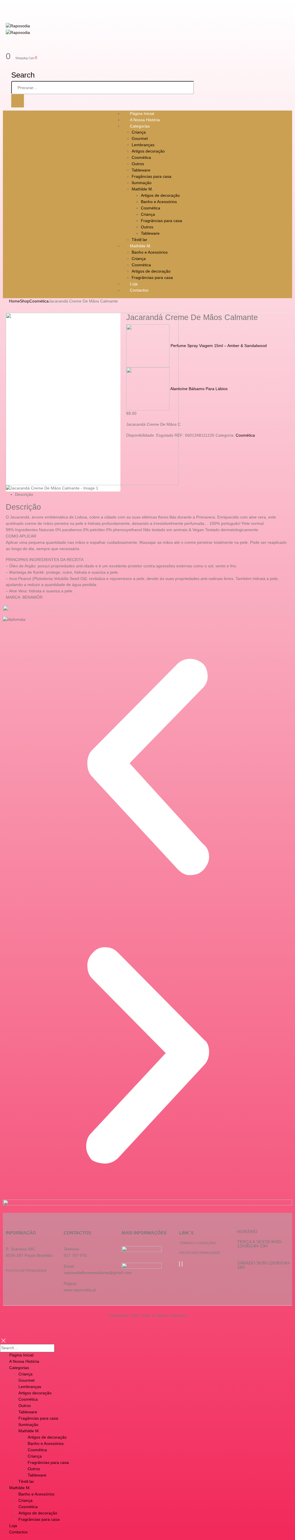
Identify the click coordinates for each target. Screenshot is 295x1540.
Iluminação (142, 182)
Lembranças (143, 144)
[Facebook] (179, 1264)
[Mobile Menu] (11, 5)
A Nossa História (24, 1361)
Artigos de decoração (160, 195)
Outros (138, 163)
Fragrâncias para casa (161, 220)
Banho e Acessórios (159, 201)
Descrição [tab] (24, 494)
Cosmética (141, 157)
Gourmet (140, 138)
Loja (13, 1525)
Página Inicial (21, 1355)
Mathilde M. (142, 189)
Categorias (140, 126)
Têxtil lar (26, 1481)
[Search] (17, 100)
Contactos (139, 290)
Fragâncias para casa (151, 176)
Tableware (141, 170)
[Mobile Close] (3, 1340)
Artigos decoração (148, 151)
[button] (147, 767)
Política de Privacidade (26, 1270)
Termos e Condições (197, 1243)
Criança (139, 132)
